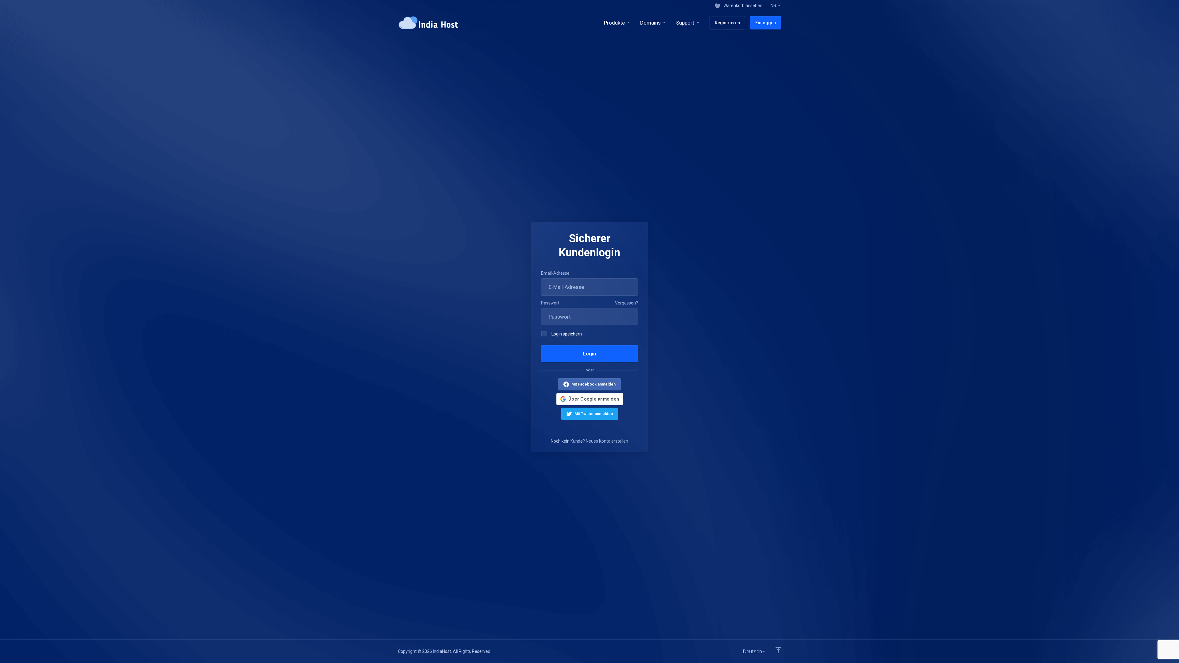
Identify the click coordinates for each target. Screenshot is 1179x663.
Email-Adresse (555, 273)
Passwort (550, 302)
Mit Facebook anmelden (593, 384)
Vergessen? (626, 302)
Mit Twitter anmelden (593, 413)
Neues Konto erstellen (607, 441)
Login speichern (566, 334)
